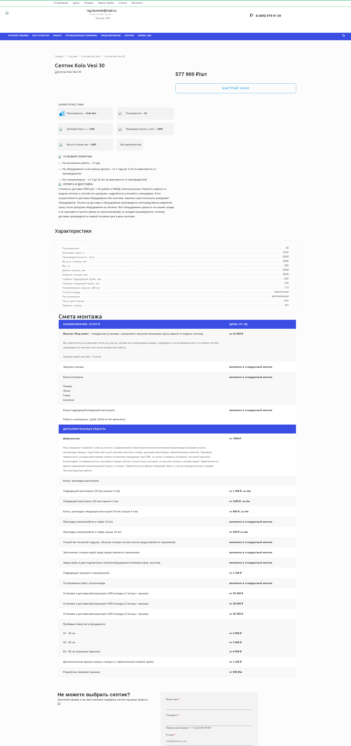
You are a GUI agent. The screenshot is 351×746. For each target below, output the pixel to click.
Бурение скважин (18, 35)
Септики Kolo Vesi (91, 56)
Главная (59, 56)
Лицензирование (111, 35)
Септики (129, 35)
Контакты (141, 2)
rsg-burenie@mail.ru (100, 11)
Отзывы (93, 2)
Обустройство (41, 35)
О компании (65, 2)
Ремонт (57, 35)
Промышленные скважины (81, 35)
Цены (81, 2)
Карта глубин (111, 2)
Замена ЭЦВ (144, 35)
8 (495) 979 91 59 (270, 11)
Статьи (127, 2)
